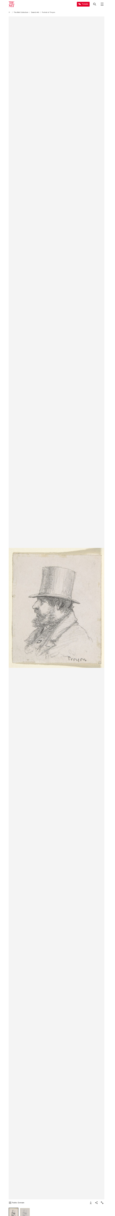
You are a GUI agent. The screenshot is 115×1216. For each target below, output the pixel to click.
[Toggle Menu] (102, 4)
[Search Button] (94, 4)
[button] (56, 608)
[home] (10, 12)
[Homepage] (11, 4)
